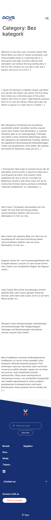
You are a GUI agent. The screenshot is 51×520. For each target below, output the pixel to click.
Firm (4, 452)
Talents (6, 465)
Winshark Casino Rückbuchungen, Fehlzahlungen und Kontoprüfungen (19, 310)
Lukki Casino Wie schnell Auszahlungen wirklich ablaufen (24, 279)
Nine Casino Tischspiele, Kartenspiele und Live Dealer (24, 196)
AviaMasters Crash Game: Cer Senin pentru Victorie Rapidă (25, 158)
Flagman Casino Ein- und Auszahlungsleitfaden (24, 252)
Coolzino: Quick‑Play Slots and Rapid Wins (21, 43)
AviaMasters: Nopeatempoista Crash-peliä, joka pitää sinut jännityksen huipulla (24, 344)
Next (46, 395)
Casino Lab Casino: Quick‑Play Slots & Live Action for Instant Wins (22, 79)
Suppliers (28, 446)
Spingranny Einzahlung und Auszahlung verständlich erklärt (22, 114)
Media (5, 459)
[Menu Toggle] (47, 18)
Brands (5, 446)
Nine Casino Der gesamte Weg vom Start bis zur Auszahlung (25, 225)
